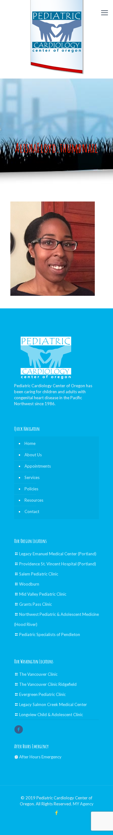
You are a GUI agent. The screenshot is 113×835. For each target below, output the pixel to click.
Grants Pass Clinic (35, 604)
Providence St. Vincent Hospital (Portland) (57, 563)
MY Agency (83, 803)
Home (29, 443)
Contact (31, 511)
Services (32, 477)
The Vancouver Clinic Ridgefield (48, 684)
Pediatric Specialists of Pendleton (49, 634)
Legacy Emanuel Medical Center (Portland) (57, 553)
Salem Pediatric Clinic (38, 573)
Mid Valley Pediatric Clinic (42, 594)
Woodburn (29, 584)
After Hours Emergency (40, 756)
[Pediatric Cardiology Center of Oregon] (56, 37)
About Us (33, 454)
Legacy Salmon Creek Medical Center (53, 704)
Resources (33, 500)
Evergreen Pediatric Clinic (42, 694)
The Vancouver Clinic (38, 674)
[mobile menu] (104, 12)
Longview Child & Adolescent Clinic (51, 714)
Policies (31, 488)
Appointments (37, 466)
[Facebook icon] (56, 812)
